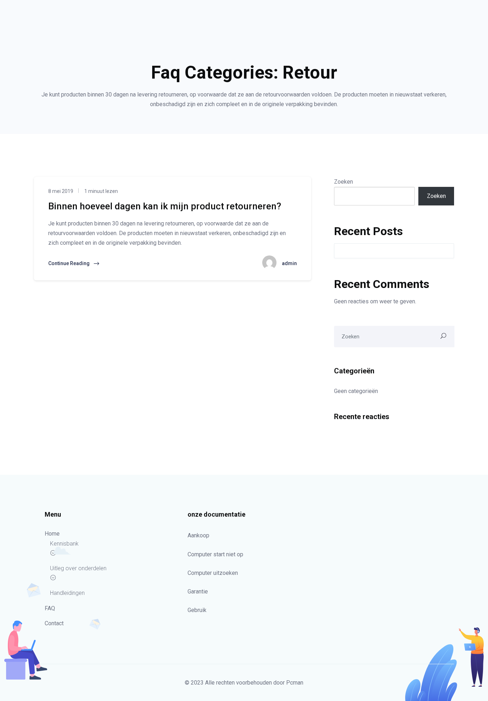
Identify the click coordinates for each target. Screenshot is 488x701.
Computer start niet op (215, 554)
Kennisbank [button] (64, 543)
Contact (54, 623)
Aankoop (198, 535)
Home (52, 533)
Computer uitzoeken (213, 573)
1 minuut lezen (100, 191)
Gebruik (197, 610)
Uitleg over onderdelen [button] (78, 568)
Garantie (198, 591)
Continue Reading (69, 263)
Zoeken (343, 181)
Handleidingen (67, 593)
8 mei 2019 (60, 191)
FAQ (50, 608)
